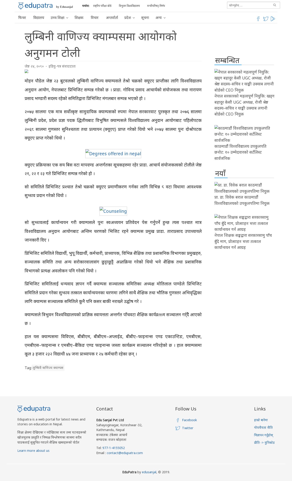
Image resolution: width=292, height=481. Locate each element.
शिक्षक (79, 17)
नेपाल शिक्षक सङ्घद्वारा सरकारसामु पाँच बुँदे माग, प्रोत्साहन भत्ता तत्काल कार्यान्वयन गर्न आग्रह (243, 241)
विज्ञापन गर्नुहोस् (263, 435)
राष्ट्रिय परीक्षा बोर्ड (102, 6)
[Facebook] (258, 20)
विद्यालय (38, 17)
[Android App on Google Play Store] (273, 20)
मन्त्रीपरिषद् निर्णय (156, 6)
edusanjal (149, 472)
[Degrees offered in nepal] (113, 153)
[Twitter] (266, 20)
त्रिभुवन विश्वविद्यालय (129, 6)
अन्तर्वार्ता (112, 17)
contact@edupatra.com (124, 453)
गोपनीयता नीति (263, 427)
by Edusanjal (64, 6)
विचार (95, 17)
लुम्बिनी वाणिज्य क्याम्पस (48, 368)
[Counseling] (113, 211)
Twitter (187, 428)
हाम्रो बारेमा (261, 420)
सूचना (145, 17)
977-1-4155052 (113, 448)
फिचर (22, 17)
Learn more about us (33, 450)
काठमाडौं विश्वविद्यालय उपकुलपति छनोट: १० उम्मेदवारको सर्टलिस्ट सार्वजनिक (240, 152)
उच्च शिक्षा (57, 17)
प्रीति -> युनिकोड (264, 442)
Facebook (189, 420)
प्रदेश (127, 17)
